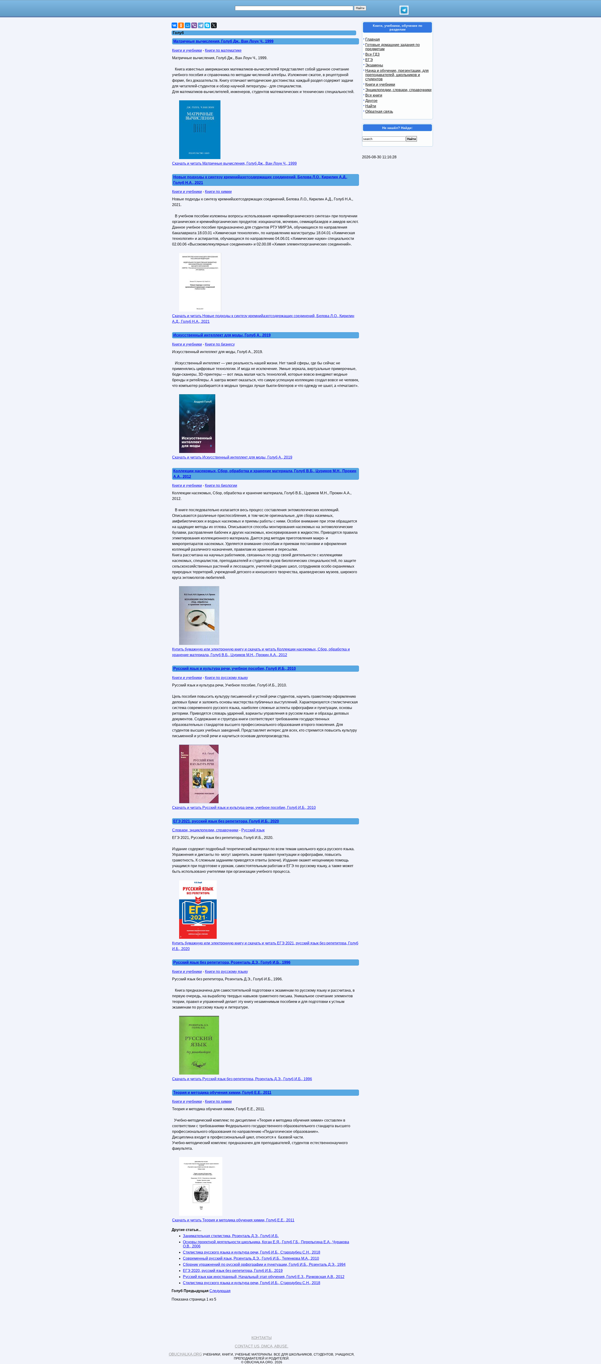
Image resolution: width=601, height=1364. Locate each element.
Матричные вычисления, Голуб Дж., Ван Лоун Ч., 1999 (223, 41)
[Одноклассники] (181, 25)
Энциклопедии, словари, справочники (398, 90)
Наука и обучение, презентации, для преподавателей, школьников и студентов (397, 75)
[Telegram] (201, 25)
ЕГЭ (369, 60)
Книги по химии (218, 192)
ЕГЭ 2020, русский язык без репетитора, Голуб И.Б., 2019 (233, 1271)
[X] (214, 25)
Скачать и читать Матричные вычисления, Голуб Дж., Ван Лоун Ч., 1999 (234, 163)
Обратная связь (379, 111)
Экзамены (374, 65)
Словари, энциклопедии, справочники (205, 830)
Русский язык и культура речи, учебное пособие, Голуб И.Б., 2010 (234, 668)
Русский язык (253, 830)
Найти (370, 106)
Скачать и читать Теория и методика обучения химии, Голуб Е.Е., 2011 (233, 1220)
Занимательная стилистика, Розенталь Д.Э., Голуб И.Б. (231, 1236)
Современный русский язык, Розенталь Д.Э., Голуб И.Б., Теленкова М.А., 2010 (251, 1258)
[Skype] (207, 25)
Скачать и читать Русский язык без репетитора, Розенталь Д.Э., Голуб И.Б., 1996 (242, 1079)
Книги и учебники (187, 50)
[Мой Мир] (187, 25)
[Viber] (194, 25)
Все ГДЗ (372, 54)
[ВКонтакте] (174, 25)
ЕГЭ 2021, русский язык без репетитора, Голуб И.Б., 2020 (226, 821)
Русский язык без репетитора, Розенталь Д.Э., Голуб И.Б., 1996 (231, 962)
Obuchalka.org (185, 1354)
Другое (371, 101)
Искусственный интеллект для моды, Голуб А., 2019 (222, 335)
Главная (372, 39)
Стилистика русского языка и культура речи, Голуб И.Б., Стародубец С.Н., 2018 (251, 1252)
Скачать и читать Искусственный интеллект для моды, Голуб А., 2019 (232, 457)
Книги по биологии (221, 485)
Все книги (373, 95)
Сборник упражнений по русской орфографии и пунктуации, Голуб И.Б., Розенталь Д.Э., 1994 (264, 1265)
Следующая (220, 1291)
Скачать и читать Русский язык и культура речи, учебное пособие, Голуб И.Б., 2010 (244, 808)
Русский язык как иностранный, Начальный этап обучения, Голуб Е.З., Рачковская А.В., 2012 (263, 1277)
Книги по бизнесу (220, 344)
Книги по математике (223, 50)
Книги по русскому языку (226, 678)
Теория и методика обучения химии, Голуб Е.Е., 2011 (222, 1093)
